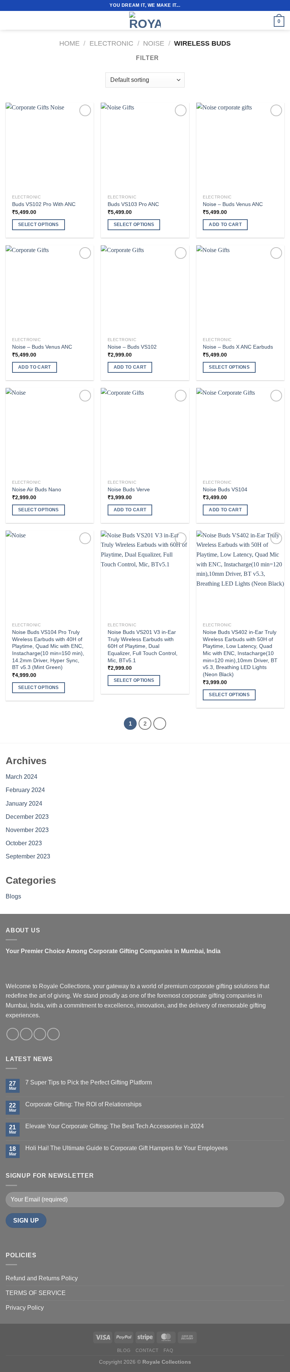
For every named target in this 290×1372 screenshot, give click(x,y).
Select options (38, 224)
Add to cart (225, 224)
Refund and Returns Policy (42, 1278)
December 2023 (27, 817)
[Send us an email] (40, 1034)
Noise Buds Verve (129, 489)
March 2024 (21, 777)
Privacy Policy (25, 1307)
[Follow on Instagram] (26, 1034)
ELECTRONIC (111, 43)
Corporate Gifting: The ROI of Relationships (83, 1104)
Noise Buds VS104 (225, 489)
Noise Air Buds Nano (36, 489)
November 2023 (27, 830)
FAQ (168, 1350)
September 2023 (28, 856)
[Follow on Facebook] (12, 1034)
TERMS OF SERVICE (36, 1293)
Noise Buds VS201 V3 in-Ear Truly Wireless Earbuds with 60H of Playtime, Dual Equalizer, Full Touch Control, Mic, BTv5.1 (142, 646)
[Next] (159, 723)
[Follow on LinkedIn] (53, 1034)
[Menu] (10, 20)
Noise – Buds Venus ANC (233, 204)
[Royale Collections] (145, 20)
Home (69, 43)
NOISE (153, 43)
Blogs (13, 896)
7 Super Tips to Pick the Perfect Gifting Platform (88, 1082)
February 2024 (25, 790)
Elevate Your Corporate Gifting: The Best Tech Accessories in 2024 (114, 1126)
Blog (123, 1350)
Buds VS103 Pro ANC (133, 204)
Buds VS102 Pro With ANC (44, 204)
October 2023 (24, 843)
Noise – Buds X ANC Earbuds (238, 347)
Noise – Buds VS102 (132, 347)
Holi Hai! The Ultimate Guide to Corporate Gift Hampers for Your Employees (126, 1148)
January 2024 (24, 803)
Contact (147, 1350)
